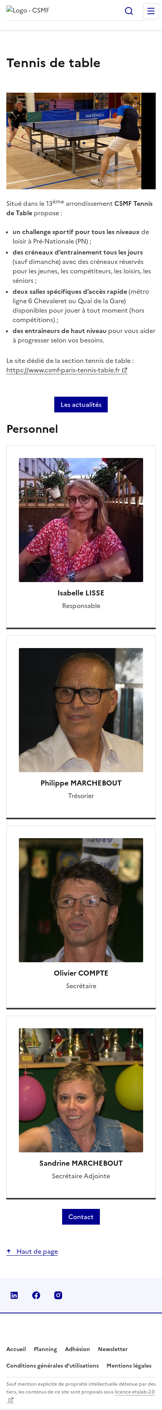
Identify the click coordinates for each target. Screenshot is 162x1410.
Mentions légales (129, 1366)
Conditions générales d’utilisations (52, 1366)
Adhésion (77, 1349)
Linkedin (14, 1295)
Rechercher (129, 11)
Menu (151, 11)
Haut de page (36, 1251)
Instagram (58, 1295)
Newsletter (113, 1349)
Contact (81, 1216)
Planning (45, 1349)
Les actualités (81, 404)
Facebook (36, 1295)
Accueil (16, 1349)
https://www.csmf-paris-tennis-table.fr (63, 370)
